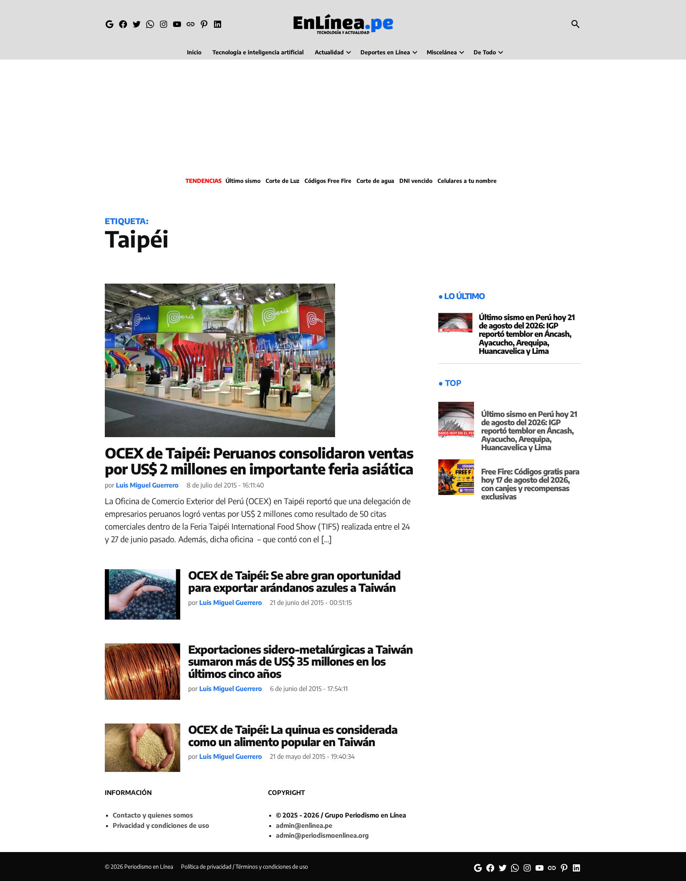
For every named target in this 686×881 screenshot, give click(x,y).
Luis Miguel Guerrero (147, 485)
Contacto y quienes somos (153, 815)
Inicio (194, 52)
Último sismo (242, 180)
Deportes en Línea (385, 52)
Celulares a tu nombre (467, 180)
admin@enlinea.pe (304, 825)
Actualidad (329, 52)
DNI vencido (415, 180)
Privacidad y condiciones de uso (161, 825)
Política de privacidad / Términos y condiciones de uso (244, 866)
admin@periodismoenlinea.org (322, 835)
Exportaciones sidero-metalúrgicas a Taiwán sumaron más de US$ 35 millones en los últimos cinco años (300, 661)
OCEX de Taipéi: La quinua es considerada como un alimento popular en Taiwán (292, 735)
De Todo (485, 52)
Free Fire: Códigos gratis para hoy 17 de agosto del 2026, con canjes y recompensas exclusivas (530, 483)
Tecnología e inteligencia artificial (258, 52)
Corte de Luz (282, 180)
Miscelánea (442, 52)
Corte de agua (375, 180)
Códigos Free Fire (327, 180)
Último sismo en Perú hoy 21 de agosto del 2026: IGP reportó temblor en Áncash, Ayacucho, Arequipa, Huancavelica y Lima (526, 333)
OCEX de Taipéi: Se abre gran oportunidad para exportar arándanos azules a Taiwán (294, 581)
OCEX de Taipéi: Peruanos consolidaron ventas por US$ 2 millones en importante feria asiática (259, 461)
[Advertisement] (343, 117)
